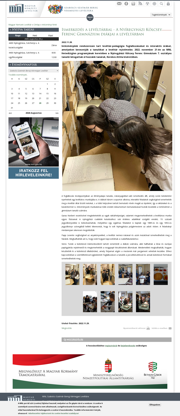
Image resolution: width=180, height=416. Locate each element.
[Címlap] (23, 8)
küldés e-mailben (159, 328)
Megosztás (67, 328)
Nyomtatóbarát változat (134, 328)
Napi (18, 35)
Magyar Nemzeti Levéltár (20, 24)
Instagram (133, 3)
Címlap (37, 24)
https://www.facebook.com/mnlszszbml (126, 3)
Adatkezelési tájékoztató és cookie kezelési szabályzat (53, 413)
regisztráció (111, 345)
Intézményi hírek (49, 24)
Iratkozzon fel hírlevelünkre (119, 3)
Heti (35, 35)
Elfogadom (155, 405)
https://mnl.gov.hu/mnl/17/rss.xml (140, 3)
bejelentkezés (128, 345)
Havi (50, 35)
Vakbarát (147, 3)
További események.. (18, 74)
